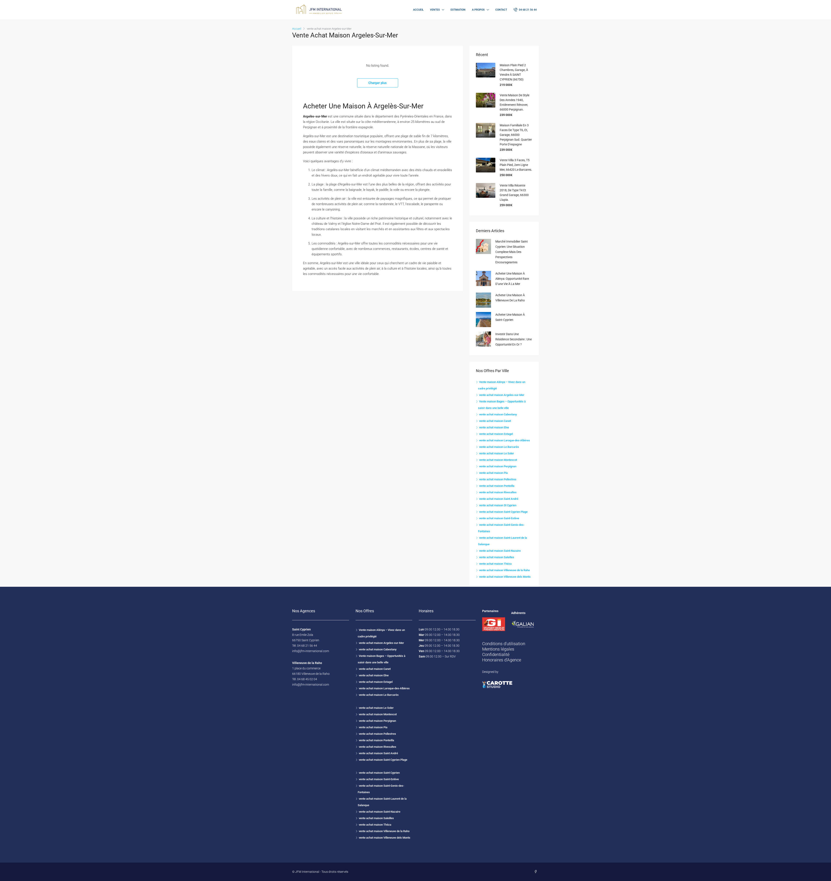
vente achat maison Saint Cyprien (379, 772)
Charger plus (377, 83)
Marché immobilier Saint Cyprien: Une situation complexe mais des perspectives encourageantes (511, 252)
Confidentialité (495, 654)
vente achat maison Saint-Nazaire (500, 550)
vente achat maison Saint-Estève (499, 518)
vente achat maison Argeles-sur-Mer (501, 395)
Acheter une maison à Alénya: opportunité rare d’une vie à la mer (512, 279)
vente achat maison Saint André (498, 498)
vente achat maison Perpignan (497, 466)
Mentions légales (498, 649)
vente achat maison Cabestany (498, 414)
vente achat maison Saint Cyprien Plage (503, 511)
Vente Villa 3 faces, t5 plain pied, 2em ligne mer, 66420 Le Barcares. (516, 164)
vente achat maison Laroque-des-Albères (504, 440)
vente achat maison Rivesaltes (498, 492)
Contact (501, 9)
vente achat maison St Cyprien (497, 505)
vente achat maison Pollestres (497, 479)
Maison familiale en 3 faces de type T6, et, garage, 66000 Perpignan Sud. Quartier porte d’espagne (516, 135)
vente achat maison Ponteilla (496, 485)
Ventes (435, 9)
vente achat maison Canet (495, 421)
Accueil (418, 9)
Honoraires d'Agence (501, 659)
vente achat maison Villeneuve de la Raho (504, 570)
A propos (478, 9)
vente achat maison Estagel (496, 434)
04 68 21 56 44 (527, 9)
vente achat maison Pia (493, 472)
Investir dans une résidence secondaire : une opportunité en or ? (513, 339)
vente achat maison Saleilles (496, 557)
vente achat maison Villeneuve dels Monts (505, 576)
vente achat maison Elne (494, 427)
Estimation (458, 9)
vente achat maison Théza (495, 563)
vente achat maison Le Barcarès (499, 447)
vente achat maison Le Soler (496, 453)
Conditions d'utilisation (503, 643)
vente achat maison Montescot (498, 459)
